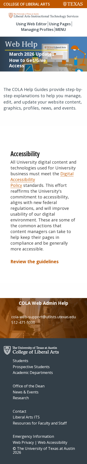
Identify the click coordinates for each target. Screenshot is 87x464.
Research (21, 397)
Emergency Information (33, 436)
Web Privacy (23, 442)
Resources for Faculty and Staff (40, 423)
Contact (19, 411)
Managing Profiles (37, 29)
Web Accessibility (52, 442)
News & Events (26, 392)
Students (20, 360)
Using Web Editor (31, 23)
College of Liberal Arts (26, 4)
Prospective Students (31, 366)
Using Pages (60, 23)
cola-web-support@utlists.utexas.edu (43, 316)
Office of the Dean (29, 386)
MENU (60, 29)
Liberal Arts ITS (26, 417)
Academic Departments (33, 372)
